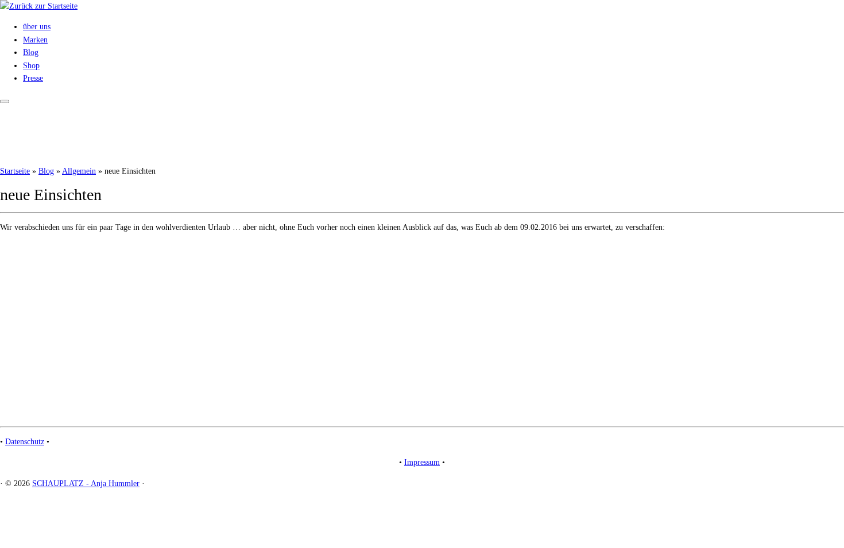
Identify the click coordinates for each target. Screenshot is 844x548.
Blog (30, 52)
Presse (33, 78)
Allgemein (79, 171)
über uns (37, 26)
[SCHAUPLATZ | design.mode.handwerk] (39, 6)
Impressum (422, 462)
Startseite (15, 171)
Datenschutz (24, 441)
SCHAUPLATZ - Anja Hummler (86, 483)
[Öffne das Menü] (4, 101)
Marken (35, 40)
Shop (31, 65)
